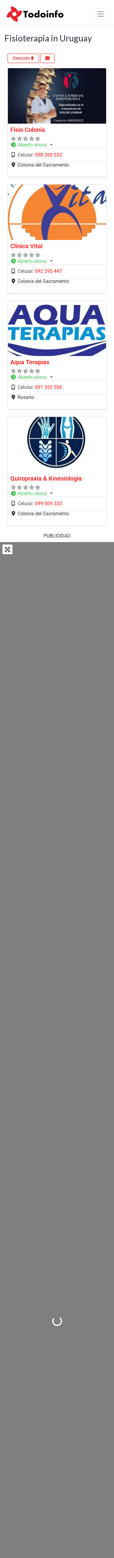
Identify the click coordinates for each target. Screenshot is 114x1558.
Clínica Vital (26, 246)
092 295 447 (48, 271)
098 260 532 (48, 155)
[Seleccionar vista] (47, 58)
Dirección (22, 58)
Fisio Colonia (27, 129)
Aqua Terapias (29, 362)
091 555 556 (48, 387)
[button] (57, 145)
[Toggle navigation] (101, 14)
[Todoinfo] (35, 13)
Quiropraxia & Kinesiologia (46, 478)
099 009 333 (48, 503)
